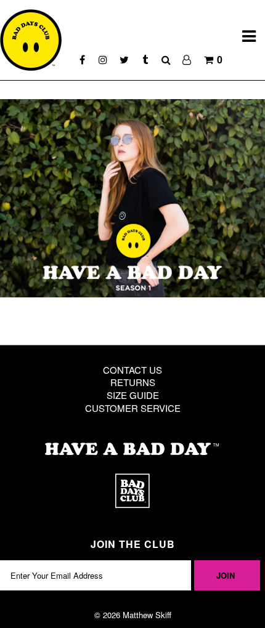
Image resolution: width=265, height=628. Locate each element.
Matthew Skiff (147, 615)
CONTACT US (132, 369)
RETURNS (132, 382)
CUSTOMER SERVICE (133, 407)
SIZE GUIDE (133, 394)
